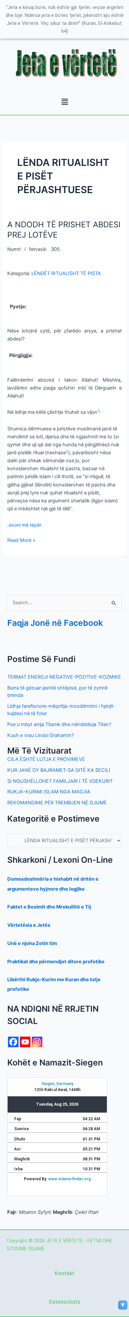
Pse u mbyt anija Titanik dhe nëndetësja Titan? (59, 724)
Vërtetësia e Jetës (28, 925)
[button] (64, 102)
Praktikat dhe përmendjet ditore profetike (56, 962)
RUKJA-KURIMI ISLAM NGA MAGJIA (48, 792)
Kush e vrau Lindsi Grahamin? (40, 735)
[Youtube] (25, 1042)
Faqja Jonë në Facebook (55, 623)
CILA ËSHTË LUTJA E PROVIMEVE (46, 759)
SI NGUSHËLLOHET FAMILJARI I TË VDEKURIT (60, 781)
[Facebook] (13, 1042)
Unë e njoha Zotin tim (32, 943)
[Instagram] (37, 1042)
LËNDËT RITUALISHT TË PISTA (66, 273)
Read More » (21, 539)
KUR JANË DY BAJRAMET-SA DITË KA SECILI (58, 770)
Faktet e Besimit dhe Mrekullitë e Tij (49, 907)
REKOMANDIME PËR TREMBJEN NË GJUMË (57, 803)
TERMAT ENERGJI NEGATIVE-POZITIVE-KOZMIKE (64, 677)
